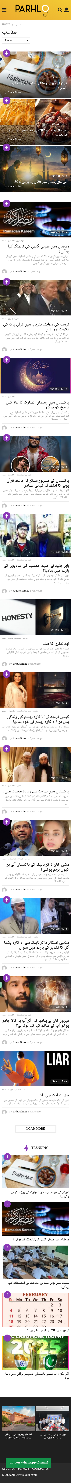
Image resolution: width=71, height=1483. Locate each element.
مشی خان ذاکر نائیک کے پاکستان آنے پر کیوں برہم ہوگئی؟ (38, 867)
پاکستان (11, 241)
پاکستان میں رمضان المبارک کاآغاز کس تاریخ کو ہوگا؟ (37, 405)
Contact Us (40, 1469)
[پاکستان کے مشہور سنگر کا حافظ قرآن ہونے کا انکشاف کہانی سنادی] (35, 454)
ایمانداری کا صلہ (56, 644)
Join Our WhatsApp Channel (28, 1462)
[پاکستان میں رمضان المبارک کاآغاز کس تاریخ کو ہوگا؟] (35, 376)
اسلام (4, 241)
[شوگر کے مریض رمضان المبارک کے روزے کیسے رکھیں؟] (35, 1172)
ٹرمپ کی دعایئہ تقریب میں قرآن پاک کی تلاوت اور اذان (36, 327)
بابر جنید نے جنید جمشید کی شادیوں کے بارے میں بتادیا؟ (36, 568)
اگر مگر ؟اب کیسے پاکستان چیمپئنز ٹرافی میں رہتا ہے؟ (37, 1376)
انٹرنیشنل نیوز (13, 319)
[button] (4, 10)
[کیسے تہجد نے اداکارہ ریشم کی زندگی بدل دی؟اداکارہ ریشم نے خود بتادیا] (35, 690)
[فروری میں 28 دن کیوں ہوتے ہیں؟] (35, 1310)
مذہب (25, 638)
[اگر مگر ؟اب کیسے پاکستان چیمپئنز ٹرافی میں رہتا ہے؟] (35, 1353)
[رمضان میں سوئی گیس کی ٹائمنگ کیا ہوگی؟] (35, 219)
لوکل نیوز (19, 241)
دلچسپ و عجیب (14, 638)
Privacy (23, 1469)
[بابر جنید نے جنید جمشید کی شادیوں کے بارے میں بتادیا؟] (35, 535)
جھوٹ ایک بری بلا (54, 1095)
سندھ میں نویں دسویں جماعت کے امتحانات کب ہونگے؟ (38, 1285)
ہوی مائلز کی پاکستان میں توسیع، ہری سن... (53, 1436)
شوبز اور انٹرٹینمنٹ (23, 475)
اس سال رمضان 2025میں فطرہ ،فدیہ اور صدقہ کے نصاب (37, 133)
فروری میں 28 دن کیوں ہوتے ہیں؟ (48, 1330)
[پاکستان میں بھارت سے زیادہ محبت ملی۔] (35, 765)
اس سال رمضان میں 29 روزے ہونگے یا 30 (40, 182)
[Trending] (6, 53)
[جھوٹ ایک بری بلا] (35, 1068)
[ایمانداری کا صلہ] (35, 617)
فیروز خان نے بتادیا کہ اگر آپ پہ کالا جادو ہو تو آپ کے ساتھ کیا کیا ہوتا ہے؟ (35, 1023)
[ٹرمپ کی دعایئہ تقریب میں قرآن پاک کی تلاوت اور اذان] (35, 298)
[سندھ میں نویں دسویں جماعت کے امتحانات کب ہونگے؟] (35, 1262)
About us (8, 1469)
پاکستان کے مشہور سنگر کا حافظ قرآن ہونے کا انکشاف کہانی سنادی (38, 483)
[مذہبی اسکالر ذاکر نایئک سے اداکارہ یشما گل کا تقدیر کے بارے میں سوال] (35, 916)
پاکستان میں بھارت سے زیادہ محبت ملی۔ (36, 791)
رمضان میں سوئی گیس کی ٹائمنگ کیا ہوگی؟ (38, 249)
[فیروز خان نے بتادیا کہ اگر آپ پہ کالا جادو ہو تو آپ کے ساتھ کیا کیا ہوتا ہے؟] (35, 994)
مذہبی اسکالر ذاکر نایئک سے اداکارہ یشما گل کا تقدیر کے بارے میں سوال (36, 945)
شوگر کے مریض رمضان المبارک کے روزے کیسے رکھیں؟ (38, 86)
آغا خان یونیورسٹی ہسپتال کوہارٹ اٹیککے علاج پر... (18, 1436)
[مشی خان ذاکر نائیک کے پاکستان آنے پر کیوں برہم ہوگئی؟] (35, 838)
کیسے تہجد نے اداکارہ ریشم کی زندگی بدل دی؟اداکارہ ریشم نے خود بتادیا (38, 719)
